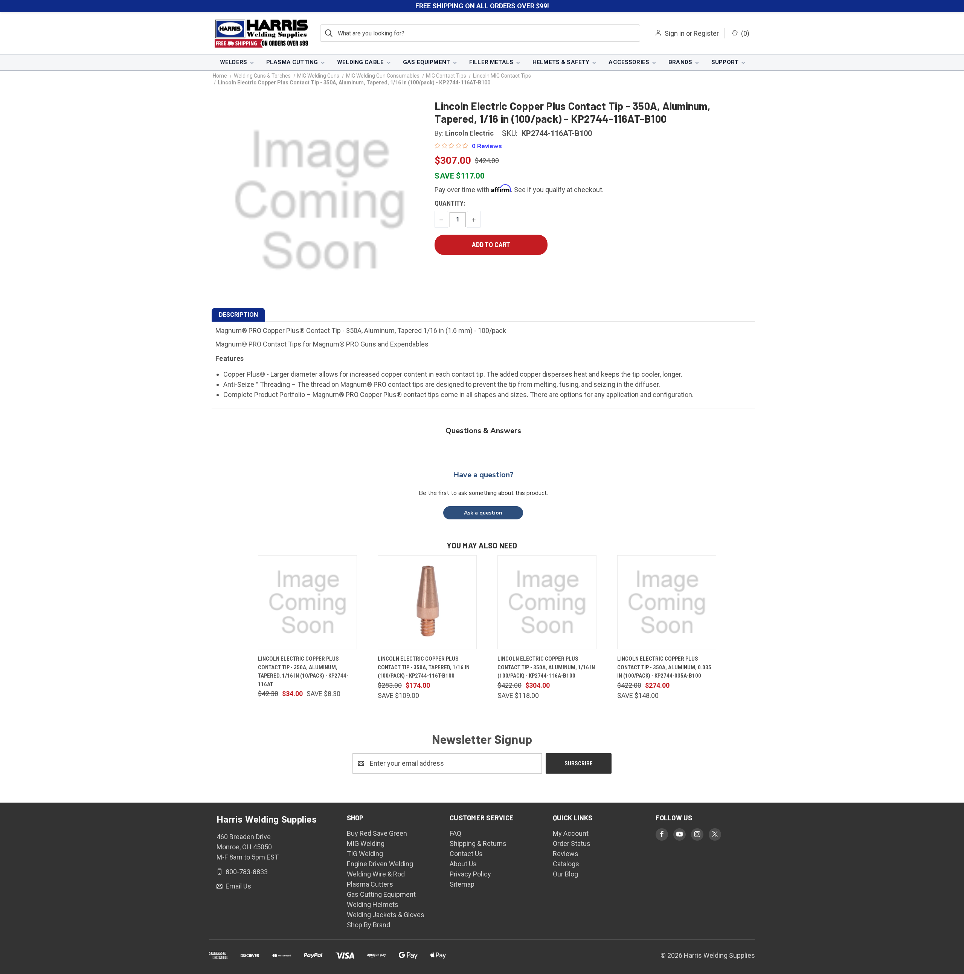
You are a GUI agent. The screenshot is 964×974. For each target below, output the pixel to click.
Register (706, 33)
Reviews (565, 854)
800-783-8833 (246, 871)
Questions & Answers (483, 431)
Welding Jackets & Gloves (385, 915)
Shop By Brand (368, 925)
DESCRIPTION (238, 314)
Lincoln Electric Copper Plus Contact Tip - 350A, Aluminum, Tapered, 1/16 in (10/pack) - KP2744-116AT (303, 671)
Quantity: (450, 203)
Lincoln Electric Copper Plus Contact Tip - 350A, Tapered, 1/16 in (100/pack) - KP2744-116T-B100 (424, 667)
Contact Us (466, 854)
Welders (233, 62)
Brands (680, 62)
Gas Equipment (426, 62)
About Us (463, 864)
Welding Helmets (372, 904)
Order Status (571, 843)
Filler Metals (491, 62)
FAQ (455, 833)
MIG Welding (365, 843)
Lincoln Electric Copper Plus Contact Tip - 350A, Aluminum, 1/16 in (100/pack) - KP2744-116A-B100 (546, 667)
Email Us (237, 886)
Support (724, 62)
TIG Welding (365, 854)
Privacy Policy (470, 874)
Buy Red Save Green (377, 833)
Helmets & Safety (560, 62)
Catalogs (566, 864)
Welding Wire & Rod (376, 874)
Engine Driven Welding (380, 864)
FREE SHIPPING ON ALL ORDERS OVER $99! (482, 6)
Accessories (629, 62)
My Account (571, 833)
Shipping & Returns (478, 843)
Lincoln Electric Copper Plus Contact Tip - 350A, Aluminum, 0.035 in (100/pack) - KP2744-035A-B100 (664, 667)
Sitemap (462, 884)
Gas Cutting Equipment (381, 894)
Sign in (675, 33)
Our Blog (565, 874)
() (744, 33)
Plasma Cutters (370, 884)
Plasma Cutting (292, 62)
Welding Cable (360, 62)
